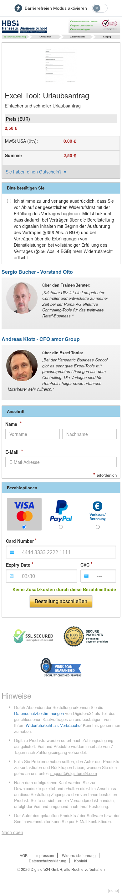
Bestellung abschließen (61, 601)
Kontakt (80, 860)
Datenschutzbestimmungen (39, 713)
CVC (84, 565)
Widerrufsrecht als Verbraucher (54, 725)
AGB (24, 855)
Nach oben (12, 832)
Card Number (20, 541)
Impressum (44, 855)
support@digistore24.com (73, 773)
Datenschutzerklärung (47, 860)
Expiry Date (18, 565)
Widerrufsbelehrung (79, 855)
